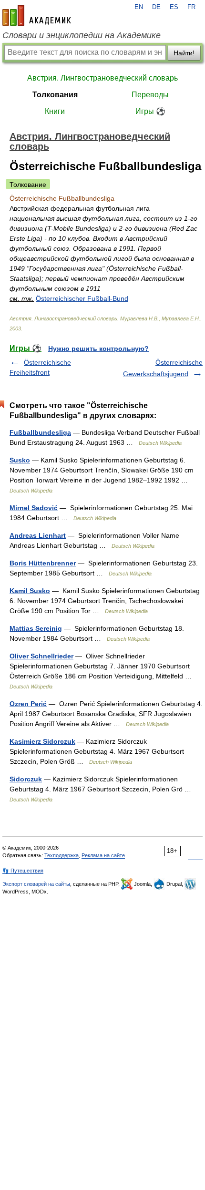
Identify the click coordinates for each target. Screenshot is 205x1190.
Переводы (150, 95)
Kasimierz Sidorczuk (42, 741)
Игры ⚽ (150, 111)
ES (174, 7)
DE (156, 7)
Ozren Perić (28, 704)
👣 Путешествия (22, 870)
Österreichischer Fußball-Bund (82, 298)
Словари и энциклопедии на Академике (81, 35)
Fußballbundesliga (40, 432)
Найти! (184, 53)
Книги (55, 111)
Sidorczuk (26, 779)
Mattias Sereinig (36, 628)
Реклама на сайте (103, 855)
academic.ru (36, 15)
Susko (20, 460)
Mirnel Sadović (34, 508)
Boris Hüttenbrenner (43, 563)
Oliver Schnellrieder (41, 656)
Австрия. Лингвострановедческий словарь (102, 78)
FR (191, 7)
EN (138, 7)
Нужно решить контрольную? (98, 348)
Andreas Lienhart (38, 535)
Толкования (55, 95)
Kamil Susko (30, 591)
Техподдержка (61, 855)
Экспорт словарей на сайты (36, 884)
